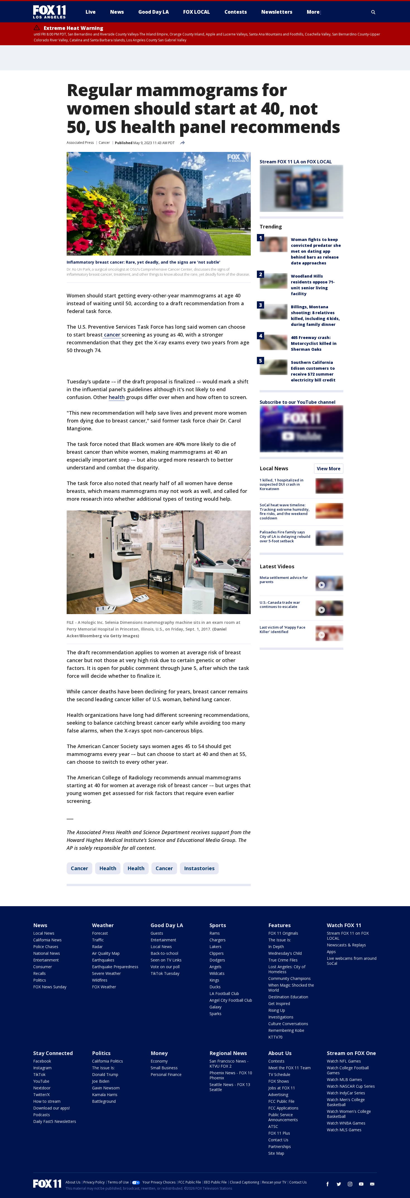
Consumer (42, 966)
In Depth (276, 946)
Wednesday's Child (285, 953)
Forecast (100, 933)
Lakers (215, 946)
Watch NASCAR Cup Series (351, 1086)
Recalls (39, 973)
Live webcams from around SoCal (352, 961)
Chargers (217, 939)
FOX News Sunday (49, 986)
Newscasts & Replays (346, 945)
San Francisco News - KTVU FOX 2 (229, 1063)
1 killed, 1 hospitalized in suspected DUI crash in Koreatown (281, 484)
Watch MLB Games (344, 1079)
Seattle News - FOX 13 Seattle (229, 1087)
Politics (39, 980)
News (40, 925)
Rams (214, 933)
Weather (103, 925)
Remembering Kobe (286, 1030)
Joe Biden (100, 1081)
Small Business (164, 1067)
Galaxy (215, 1007)
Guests (157, 933)
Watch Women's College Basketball (349, 1114)
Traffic (98, 939)
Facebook (42, 1061)
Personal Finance (166, 1074)
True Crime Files (283, 960)
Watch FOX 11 (344, 925)
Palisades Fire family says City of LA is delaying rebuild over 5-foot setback (285, 536)
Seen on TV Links (166, 960)
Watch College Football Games (348, 1070)
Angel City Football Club (230, 1000)
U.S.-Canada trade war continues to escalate (280, 604)
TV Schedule (279, 1074)
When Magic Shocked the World (291, 987)
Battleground (104, 1101)
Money (159, 1053)
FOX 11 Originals (283, 933)
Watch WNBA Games (346, 1123)
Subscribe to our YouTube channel (298, 402)
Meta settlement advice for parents (284, 579)
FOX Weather (104, 986)
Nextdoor (41, 1087)
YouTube (41, 1081)
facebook (327, 1184)
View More (329, 469)
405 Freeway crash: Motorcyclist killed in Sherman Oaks (314, 343)
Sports (217, 925)
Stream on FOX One (351, 1053)
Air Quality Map (106, 953)
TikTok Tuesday (165, 973)
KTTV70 (275, 1037)
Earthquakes (103, 960)
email (372, 1184)
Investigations (280, 1017)
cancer (112, 334)
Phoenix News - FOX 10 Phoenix (230, 1075)
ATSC (273, 1126)
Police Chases (45, 946)
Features (279, 925)
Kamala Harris (104, 1094)
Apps (331, 951)
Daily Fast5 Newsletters (54, 1121)
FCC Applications (283, 1108)
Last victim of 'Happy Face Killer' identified (282, 629)
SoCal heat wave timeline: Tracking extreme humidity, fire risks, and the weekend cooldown (285, 511)
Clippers (216, 953)
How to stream (47, 1101)
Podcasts (41, 1114)
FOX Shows (278, 1081)
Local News (274, 468)
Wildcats (217, 973)
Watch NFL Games (344, 1061)
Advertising (278, 1094)
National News (46, 953)
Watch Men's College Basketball (346, 1102)
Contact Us (278, 1139)
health (117, 397)
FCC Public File (281, 1101)
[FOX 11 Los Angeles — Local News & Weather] (51, 12)
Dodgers (217, 960)
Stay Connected (53, 1053)
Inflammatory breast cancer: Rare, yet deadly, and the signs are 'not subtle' (143, 262)
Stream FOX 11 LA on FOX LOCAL (296, 162)
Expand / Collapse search (373, 12)
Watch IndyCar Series (346, 1093)
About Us (279, 1053)
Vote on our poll (165, 966)
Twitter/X (41, 1094)
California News (47, 939)
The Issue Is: (279, 939)
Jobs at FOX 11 (281, 1087)
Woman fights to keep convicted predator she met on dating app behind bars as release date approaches (316, 251)
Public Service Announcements (283, 1117)
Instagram (42, 1067)
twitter (338, 1184)
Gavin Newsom (106, 1087)
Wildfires (99, 980)
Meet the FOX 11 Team (289, 1067)
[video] (329, 583)
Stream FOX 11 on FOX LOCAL (348, 935)
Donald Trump (105, 1074)
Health (107, 868)
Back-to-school (164, 953)
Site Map (276, 1153)
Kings (214, 980)
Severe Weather (106, 973)
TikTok (39, 1074)
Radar (97, 946)
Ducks (215, 986)
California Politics (107, 1061)
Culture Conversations (288, 1023)
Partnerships (279, 1146)
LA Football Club (224, 993)
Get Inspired (279, 1003)
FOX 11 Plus (279, 1133)
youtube (361, 1184)
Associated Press (80, 142)
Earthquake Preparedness (115, 966)
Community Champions (289, 978)
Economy (159, 1061)
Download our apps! (51, 1108)
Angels (215, 966)
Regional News (228, 1053)
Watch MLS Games (344, 1129)
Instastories (199, 868)
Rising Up (276, 1010)
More (313, 12)
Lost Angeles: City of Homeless (286, 969)
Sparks (215, 1013)
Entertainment (46, 960)
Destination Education (288, 996)
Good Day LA (167, 925)
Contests (276, 1061)
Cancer (104, 142)
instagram (350, 1184)
